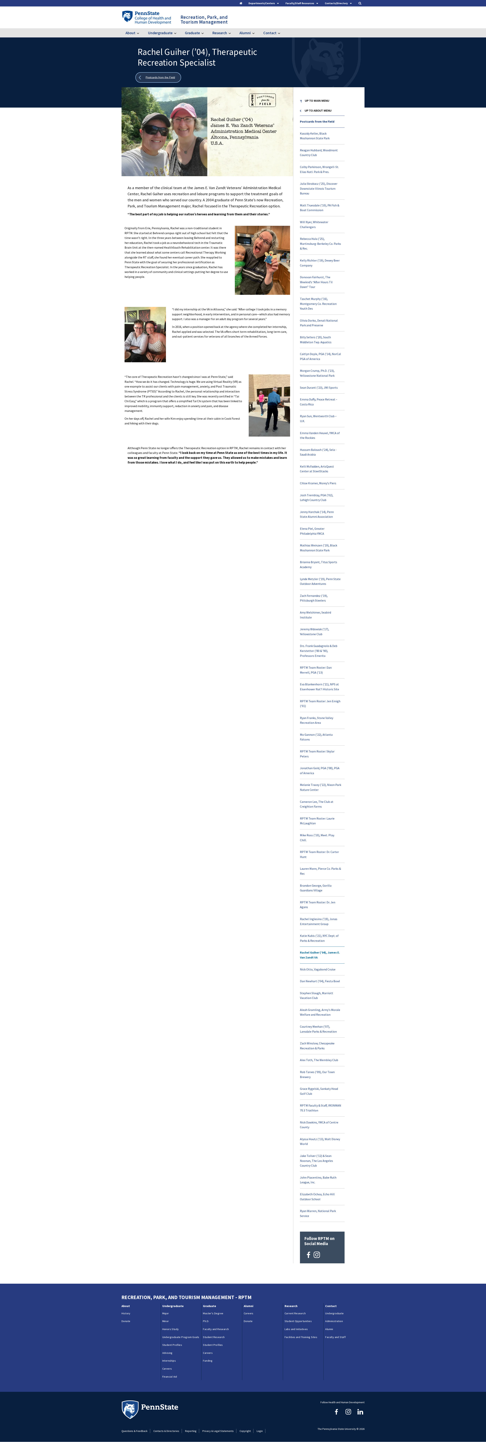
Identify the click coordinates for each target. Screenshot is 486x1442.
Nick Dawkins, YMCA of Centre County (319, 1124)
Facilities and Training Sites (301, 1337)
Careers (167, 1368)
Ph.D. (206, 1321)
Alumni (245, 32)
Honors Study (170, 1329)
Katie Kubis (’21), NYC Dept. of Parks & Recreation (319, 938)
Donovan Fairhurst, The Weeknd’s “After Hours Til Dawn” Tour (316, 282)
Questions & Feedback (135, 1431)
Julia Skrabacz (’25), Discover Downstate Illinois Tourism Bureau (318, 188)
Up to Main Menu (317, 100)
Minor (165, 1321)
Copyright (245, 1431)
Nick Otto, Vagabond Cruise (317, 969)
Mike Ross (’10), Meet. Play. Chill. (317, 837)
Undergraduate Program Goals (180, 1337)
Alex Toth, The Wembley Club (319, 1060)
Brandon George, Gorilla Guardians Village (315, 888)
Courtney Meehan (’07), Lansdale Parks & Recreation (318, 1029)
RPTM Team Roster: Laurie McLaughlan (317, 821)
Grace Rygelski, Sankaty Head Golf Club (319, 1091)
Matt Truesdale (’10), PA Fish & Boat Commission (319, 207)
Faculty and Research (216, 1329)
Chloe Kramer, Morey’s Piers (318, 483)
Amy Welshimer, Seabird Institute (315, 614)
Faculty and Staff (335, 1337)
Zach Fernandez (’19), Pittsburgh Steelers (314, 598)
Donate (126, 1321)
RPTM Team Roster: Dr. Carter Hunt (319, 854)
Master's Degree (213, 1313)
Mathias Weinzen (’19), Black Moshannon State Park (318, 547)
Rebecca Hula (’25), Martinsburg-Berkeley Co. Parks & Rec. (320, 243)
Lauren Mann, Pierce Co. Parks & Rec (320, 871)
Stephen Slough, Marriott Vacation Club (316, 995)
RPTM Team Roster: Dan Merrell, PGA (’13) (316, 670)
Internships (169, 1360)
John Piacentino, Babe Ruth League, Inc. (318, 1180)
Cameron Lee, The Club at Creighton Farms (316, 804)
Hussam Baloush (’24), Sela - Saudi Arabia (318, 452)
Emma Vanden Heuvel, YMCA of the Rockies (320, 435)
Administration (334, 1321)
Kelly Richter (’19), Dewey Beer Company (320, 262)
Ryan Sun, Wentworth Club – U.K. (318, 418)
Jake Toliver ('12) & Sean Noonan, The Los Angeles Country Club (316, 1160)
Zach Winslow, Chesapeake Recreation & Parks (317, 1045)
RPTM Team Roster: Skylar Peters (317, 753)
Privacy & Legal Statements (218, 1431)
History (126, 1313)
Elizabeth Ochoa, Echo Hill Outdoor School (317, 1196)
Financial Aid (169, 1376)
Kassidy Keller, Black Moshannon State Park (315, 136)
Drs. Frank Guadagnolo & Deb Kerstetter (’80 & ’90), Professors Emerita (318, 650)
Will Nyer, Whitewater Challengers (314, 224)
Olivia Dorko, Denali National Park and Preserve (319, 323)
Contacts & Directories (166, 1431)
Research (219, 32)
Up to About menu (318, 110)
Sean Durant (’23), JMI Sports (319, 387)
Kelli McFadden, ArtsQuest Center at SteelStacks (317, 469)
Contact (269, 32)
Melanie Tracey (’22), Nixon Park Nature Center (320, 787)
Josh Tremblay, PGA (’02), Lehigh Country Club (316, 497)
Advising (167, 1353)
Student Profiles (172, 1345)
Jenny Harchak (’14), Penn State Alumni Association (317, 514)
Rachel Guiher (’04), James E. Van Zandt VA (320, 954)
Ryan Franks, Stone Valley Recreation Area (316, 720)
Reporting (190, 1431)
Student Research (214, 1337)
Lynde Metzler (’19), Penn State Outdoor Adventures (320, 581)
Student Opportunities (298, 1321)
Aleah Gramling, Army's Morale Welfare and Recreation (320, 1012)
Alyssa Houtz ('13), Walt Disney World (320, 1141)
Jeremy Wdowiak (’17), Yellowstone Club (314, 631)
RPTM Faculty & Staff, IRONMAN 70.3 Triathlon (320, 1107)
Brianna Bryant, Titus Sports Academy (318, 564)
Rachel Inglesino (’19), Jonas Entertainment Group (318, 921)
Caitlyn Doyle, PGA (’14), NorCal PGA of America (320, 356)
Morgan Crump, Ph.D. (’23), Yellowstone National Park (317, 373)
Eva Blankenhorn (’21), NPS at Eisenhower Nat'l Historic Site (319, 686)
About (130, 32)
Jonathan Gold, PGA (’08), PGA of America (319, 770)
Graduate (192, 32)
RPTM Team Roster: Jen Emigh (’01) (320, 703)
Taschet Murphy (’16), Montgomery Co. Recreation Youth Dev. (318, 303)
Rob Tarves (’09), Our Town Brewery (317, 1074)
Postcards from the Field (317, 121)
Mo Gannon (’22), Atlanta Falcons (316, 737)
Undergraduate (160, 32)
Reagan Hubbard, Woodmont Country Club (319, 152)
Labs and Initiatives (296, 1329)
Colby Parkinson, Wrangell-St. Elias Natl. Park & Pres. (319, 169)
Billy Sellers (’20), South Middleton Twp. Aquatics (315, 339)
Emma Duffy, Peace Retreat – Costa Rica (318, 401)
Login (260, 1431)
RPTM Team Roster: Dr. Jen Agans (317, 904)
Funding (207, 1360)
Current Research (295, 1313)
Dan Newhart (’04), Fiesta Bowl (320, 981)
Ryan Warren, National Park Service (318, 1213)
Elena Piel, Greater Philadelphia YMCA (312, 531)
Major (165, 1313)
